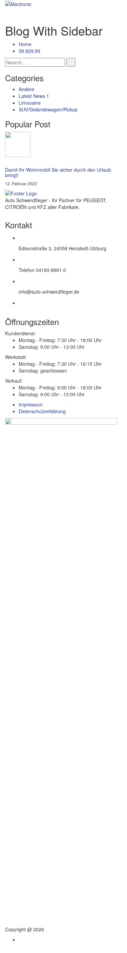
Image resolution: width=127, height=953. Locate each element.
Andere (26, 89)
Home (25, 44)
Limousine (30, 102)
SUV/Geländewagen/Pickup (48, 109)
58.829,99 (29, 50)
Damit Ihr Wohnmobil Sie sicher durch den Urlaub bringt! (58, 172)
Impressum (31, 404)
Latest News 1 (34, 95)
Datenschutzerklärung (42, 411)
